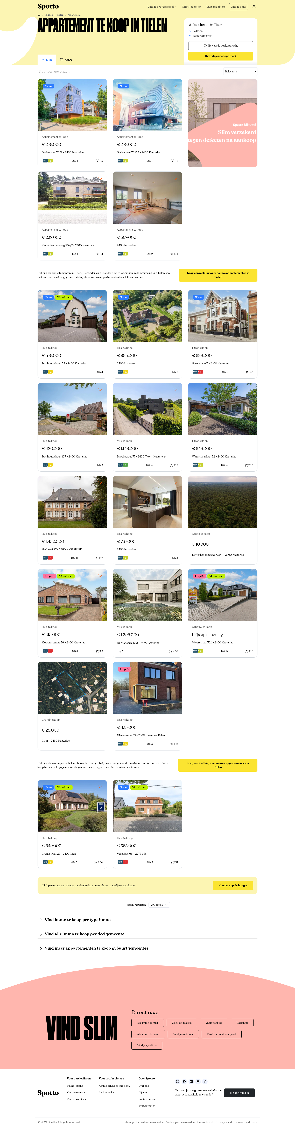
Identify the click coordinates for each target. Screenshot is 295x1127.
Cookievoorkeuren (246, 1122)
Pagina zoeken (107, 1092)
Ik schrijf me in (239, 1093)
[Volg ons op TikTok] (205, 1081)
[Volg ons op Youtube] (198, 1081)
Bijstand (143, 1092)
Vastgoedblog (215, 7)
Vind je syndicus (147, 1045)
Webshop (242, 1023)
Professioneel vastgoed (221, 1034)
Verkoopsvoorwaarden (180, 1122)
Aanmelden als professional (114, 1085)
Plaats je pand (75, 1085)
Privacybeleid (224, 1122)
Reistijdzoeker (191, 7)
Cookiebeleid (205, 1122)
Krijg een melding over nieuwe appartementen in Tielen (218, 275)
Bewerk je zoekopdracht (220, 56)
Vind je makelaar (183, 1034)
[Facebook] (184, 1081)
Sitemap (129, 1122)
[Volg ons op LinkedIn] (191, 1081)
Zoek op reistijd (182, 1023)
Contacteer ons (147, 1099)
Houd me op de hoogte (233, 885)
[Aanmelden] (254, 6)
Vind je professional (161, 7)
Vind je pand (238, 7)
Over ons (143, 1085)
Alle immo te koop (148, 1034)
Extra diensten (146, 1105)
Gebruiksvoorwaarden (150, 1122)
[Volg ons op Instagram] (177, 1081)
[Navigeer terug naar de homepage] (48, 7)
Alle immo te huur (147, 1023)
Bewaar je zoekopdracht (223, 46)
